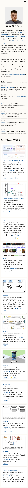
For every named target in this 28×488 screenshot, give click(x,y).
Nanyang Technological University (15, 36)
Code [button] (11, 274)
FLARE (3, 113)
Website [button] (11, 178)
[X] (18, 26)
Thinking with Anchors (7, 87)
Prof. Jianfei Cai (14, 41)
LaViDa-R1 (4, 131)
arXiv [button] (5, 178)
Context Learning (21, 96)
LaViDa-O (4, 122)
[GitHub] (10, 26)
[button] (17, 178)
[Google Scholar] (15, 26)
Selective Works (10, 139)
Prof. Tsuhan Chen (13, 43)
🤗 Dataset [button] (19, 238)
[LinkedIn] (13, 26)
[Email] (7, 26)
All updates (23, 82)
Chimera (3, 104)
